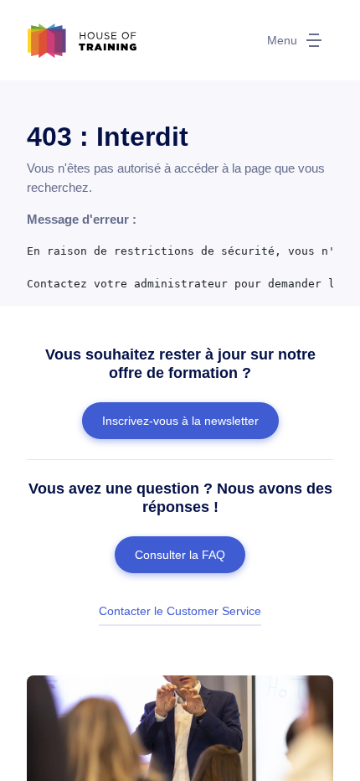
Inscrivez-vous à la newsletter (180, 420)
